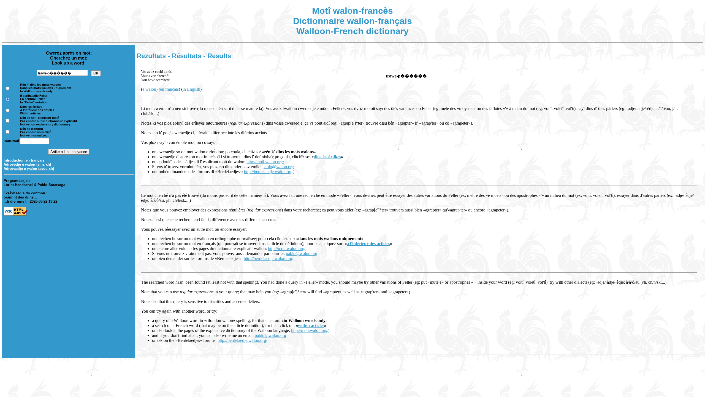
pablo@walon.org (278, 166)
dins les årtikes (327, 156)
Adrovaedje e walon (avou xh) (29, 169)
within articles (311, 325)
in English (191, 89)
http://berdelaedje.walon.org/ (269, 171)
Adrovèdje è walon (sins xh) (27, 164)
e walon (149, 89)
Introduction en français (24, 160)
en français (169, 89)
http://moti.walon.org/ (265, 161)
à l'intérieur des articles (368, 243)
